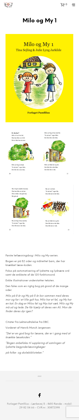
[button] (64, 4)
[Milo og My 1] (39, 78)
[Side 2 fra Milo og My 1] (39, 209)
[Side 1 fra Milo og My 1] (39, 153)
